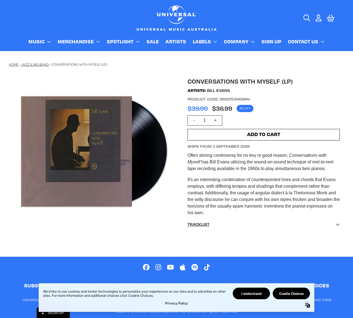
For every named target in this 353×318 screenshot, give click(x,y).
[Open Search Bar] (306, 18)
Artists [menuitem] (175, 41)
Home (13, 64)
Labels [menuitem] (202, 41)
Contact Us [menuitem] (303, 41)
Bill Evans (218, 90)
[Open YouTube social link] (170, 267)
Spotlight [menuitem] (120, 41)
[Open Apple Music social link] (182, 267)
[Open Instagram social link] (158, 267)
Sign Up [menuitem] (271, 41)
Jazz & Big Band (35, 64)
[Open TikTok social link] (207, 267)
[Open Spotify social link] (195, 267)
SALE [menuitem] (152, 41)
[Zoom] (94, 151)
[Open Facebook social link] (146, 267)
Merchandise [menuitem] (76, 41)
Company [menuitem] (236, 41)
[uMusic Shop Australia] (176, 18)
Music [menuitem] (36, 41)
